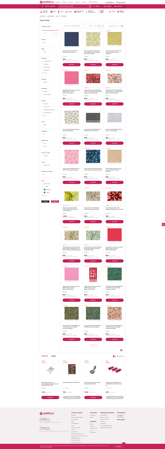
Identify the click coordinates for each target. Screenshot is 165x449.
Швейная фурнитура (76, 438)
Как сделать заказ (104, 417)
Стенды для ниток (75, 440)
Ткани (72, 425)
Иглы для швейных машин (77, 417)
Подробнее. (49, 447)
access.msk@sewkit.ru (46, 429)
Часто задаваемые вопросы (106, 425)
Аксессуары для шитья (76, 442)
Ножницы (73, 415)
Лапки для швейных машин (77, 434)
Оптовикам (102, 421)
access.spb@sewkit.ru (46, 420)
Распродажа (57, 2)
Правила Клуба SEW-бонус (106, 427)
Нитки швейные (74, 423)
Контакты (83, 2)
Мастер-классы (93, 428)
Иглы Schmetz (74, 419)
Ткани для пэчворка (75, 427)
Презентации (93, 432)
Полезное (77, 2)
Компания (64, 2)
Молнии (73, 429)
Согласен (118, 446)
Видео (91, 424)
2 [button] (115, 356)
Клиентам (70, 2)
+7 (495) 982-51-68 (120, 2)
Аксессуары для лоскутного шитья (79, 436)
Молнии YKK (74, 432)
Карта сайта (121, 420)
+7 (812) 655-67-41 (109, 2)
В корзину (71, 64)
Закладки (108, 6)
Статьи (91, 430)
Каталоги (92, 426)
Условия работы (103, 415)
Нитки (72, 421)
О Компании (92, 415)
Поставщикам (103, 423)
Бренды (92, 417)
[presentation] (111, 356)
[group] (93, 78)
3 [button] (117, 356)
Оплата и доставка (104, 419)
